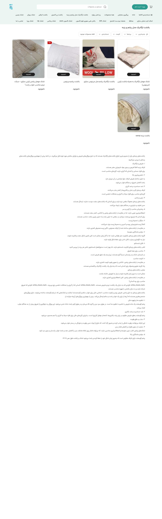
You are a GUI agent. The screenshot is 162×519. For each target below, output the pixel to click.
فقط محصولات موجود (87, 34)
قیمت (118, 34)
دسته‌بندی (105, 34)
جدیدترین (141, 34)
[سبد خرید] (151, 6)
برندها (129, 34)
